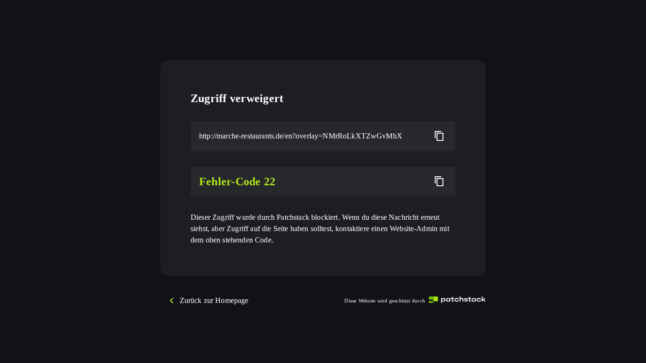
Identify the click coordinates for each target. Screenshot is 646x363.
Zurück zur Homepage (214, 300)
